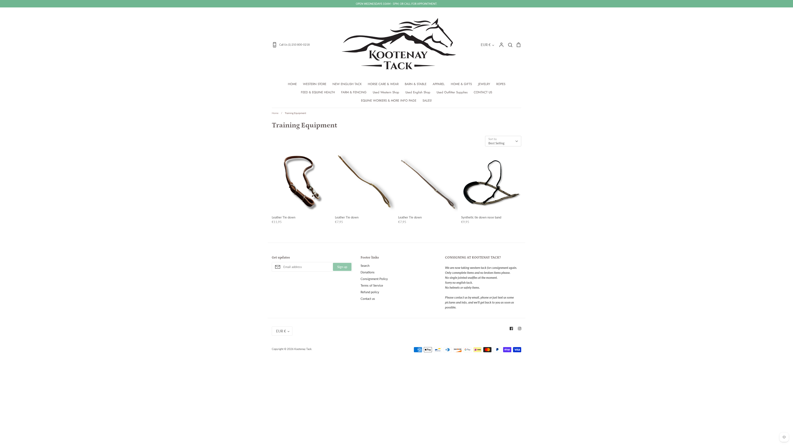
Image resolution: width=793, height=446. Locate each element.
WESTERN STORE (314, 84)
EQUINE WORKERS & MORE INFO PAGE (388, 100)
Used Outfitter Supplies (452, 92)
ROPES (500, 84)
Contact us (368, 298)
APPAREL (439, 84)
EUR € (486, 45)
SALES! (427, 100)
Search (365, 265)
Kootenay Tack (303, 349)
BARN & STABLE (415, 84)
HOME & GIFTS (461, 84)
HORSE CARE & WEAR (383, 84)
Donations (368, 272)
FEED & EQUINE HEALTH (318, 92)
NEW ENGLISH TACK (347, 84)
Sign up (342, 267)
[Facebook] (511, 328)
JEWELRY (484, 84)
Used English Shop (417, 92)
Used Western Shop (386, 92)
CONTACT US (483, 92)
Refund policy (370, 292)
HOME (292, 84)
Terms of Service (372, 285)
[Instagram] (519, 328)
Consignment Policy (374, 279)
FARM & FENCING (354, 92)
